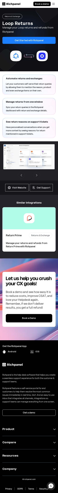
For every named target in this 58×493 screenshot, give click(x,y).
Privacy (8, 489)
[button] (53, 4)
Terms (31, 489)
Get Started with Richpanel (29, 40)
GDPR (20, 489)
